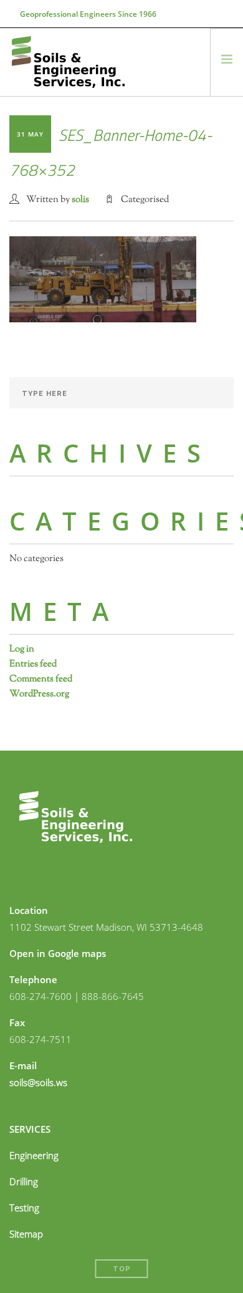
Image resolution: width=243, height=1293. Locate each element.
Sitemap (26, 1234)
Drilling (23, 1181)
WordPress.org (39, 694)
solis (80, 199)
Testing (24, 1207)
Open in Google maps (57, 953)
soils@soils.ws (38, 1082)
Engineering (34, 1155)
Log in (21, 649)
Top (122, 1269)
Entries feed (33, 664)
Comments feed (40, 679)
